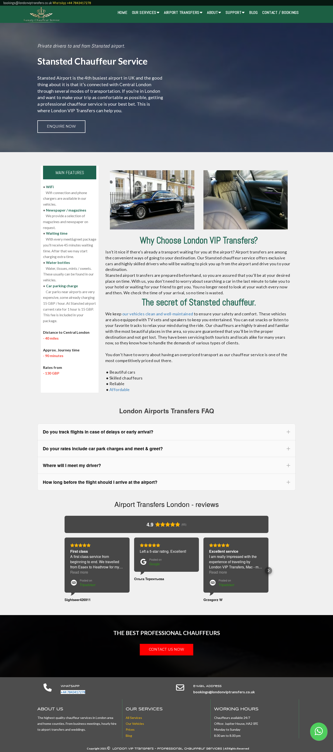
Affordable (119, 389)
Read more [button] (79, 572)
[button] (166, 431)
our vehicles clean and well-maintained (157, 313)
